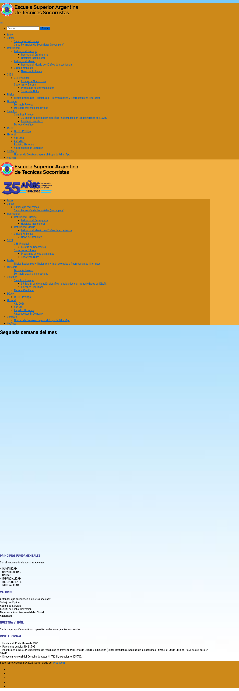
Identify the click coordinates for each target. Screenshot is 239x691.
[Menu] (1, 22)
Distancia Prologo (23, 104)
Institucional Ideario (24, 61)
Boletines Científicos (32, 121)
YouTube (11, 157)
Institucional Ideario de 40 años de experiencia (46, 64)
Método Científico (24, 124)
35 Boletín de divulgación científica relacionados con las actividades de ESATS (64, 118)
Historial (11, 134)
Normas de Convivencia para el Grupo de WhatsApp (42, 154)
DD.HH (10, 128)
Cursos (11, 38)
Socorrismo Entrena (25, 84)
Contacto (12, 151)
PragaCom (59, 662)
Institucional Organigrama (34, 54)
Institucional (13, 48)
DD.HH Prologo (22, 131)
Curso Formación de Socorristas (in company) (39, 44)
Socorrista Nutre (30, 91)
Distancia (12, 101)
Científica (12, 111)
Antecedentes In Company (28, 147)
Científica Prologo (24, 114)
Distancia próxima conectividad (31, 108)
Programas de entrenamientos (37, 88)
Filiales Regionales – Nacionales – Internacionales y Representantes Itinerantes (57, 98)
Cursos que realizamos (26, 41)
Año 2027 (19, 141)
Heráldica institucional (33, 58)
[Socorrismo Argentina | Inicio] (39, 16)
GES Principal (21, 78)
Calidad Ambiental (23, 68)
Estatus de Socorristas (33, 81)
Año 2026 (19, 137)
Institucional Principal (25, 51)
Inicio (10, 34)
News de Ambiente (31, 71)
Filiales (10, 94)
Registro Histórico (24, 144)
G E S (10, 74)
